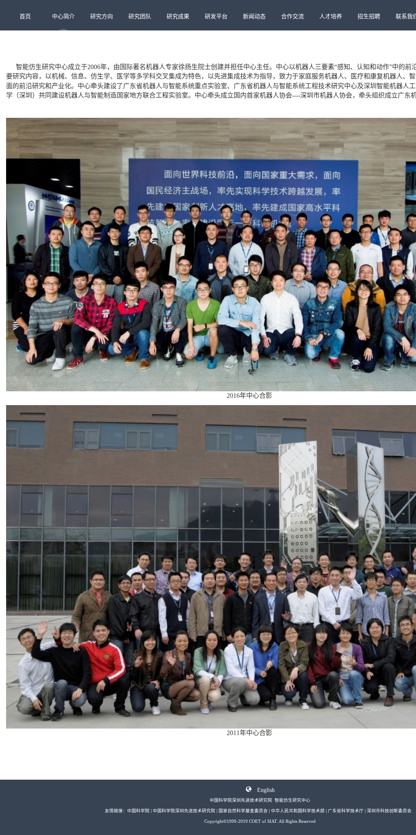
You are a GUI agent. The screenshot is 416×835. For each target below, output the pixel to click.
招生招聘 (369, 16)
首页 (25, 16)
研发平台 (216, 16)
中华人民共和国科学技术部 (298, 811)
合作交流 (292, 16)
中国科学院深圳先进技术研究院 (184, 811)
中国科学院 (138, 811)
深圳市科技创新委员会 (389, 811)
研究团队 (139, 16)
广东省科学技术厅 (346, 811)
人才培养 (330, 16)
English (266, 789)
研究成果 (178, 16)
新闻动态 (254, 16)
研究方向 (101, 16)
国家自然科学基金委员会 (243, 811)
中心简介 (63, 16)
